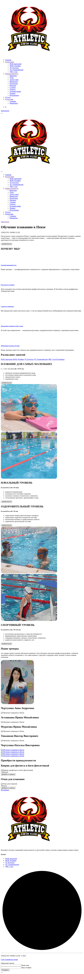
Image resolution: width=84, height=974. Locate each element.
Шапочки (13, 76)
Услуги (7, 97)
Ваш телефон (26, 968)
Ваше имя (25, 965)
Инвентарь (14, 81)
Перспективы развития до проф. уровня (12, 326)
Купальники (14, 95)
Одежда (12, 89)
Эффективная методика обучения (10, 345)
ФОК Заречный (15, 64)
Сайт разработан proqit (9, 959)
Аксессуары (14, 80)
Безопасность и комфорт (7, 284)
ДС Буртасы (14, 68)
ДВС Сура (13, 72)
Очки (12, 78)
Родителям (9, 99)
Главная (8, 60)
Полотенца (14, 83)
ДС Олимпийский (16, 70)
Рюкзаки (13, 85)
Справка (13, 101)
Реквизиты (14, 103)
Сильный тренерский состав (8, 265)
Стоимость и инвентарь (7, 306)
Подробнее (60, 359)
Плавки (12, 93)
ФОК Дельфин (15, 66)
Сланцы (13, 87)
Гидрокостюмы (15, 91)
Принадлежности (11, 74)
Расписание (9, 62)
